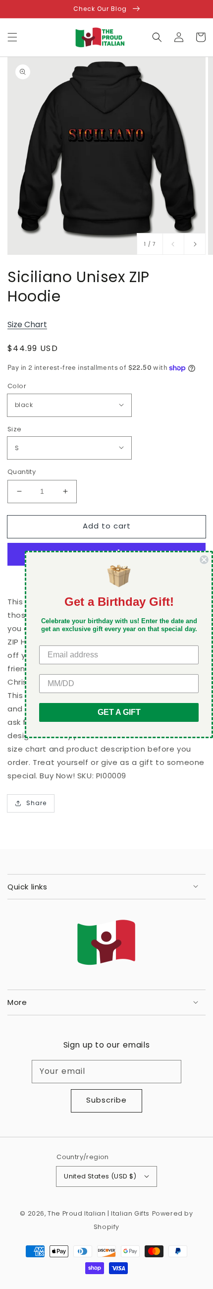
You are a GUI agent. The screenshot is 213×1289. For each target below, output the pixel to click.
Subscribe (106, 1100)
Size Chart (27, 324)
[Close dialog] (204, 560)
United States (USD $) (100, 1176)
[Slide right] (195, 244)
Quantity (21, 471)
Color (16, 386)
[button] (12, 37)
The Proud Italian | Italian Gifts (99, 1213)
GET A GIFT (119, 712)
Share (36, 803)
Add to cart (107, 526)
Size (14, 429)
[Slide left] (173, 244)
